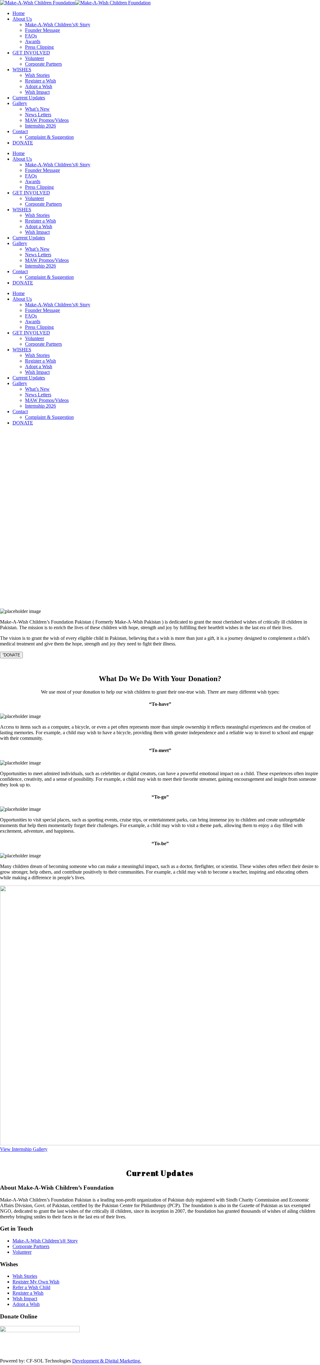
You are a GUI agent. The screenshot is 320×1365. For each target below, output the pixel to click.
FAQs (31, 35)
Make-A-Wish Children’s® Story (57, 24)
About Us (22, 19)
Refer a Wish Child (31, 1287)
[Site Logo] (75, 2)
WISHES (21, 69)
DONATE (22, 142)
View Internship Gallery (24, 1149)
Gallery (19, 103)
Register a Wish (40, 80)
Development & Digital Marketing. (106, 1360)
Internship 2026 (40, 125)
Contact (20, 131)
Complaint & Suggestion (49, 137)
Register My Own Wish (35, 1281)
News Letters (38, 114)
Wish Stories (37, 75)
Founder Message (42, 30)
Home (18, 13)
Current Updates (28, 97)
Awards (32, 41)
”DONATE (11, 655)
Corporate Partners (43, 64)
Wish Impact (37, 92)
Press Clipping (39, 47)
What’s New (37, 109)
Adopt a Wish (38, 86)
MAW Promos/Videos (47, 120)
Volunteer (34, 58)
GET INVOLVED (31, 52)
